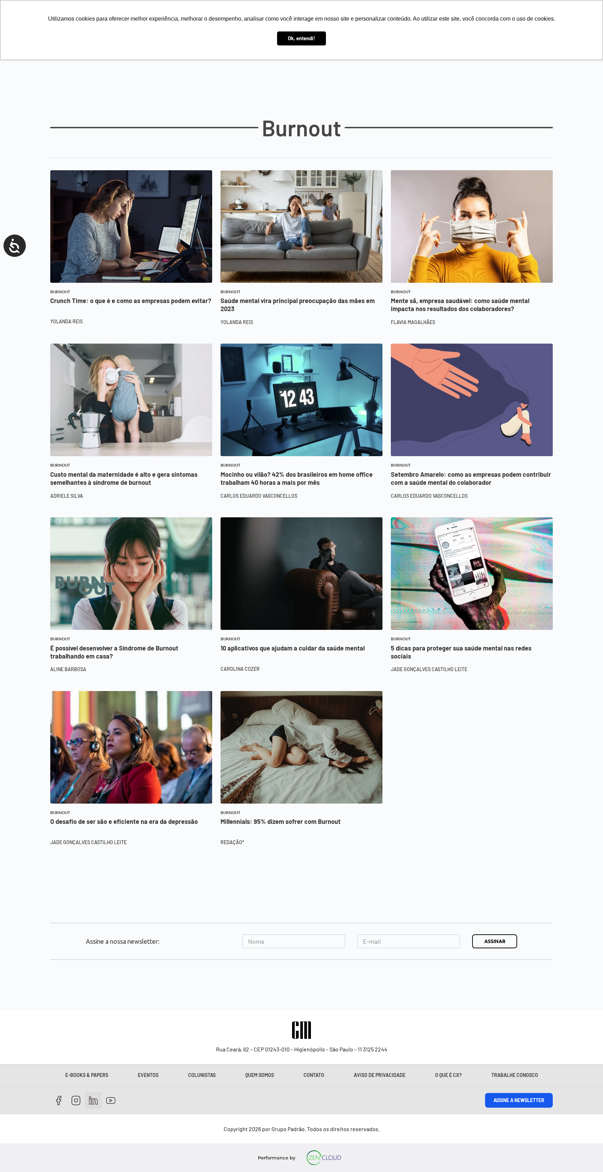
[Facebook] (58, 1100)
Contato (314, 1075)
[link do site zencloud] (324, 1157)
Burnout (60, 291)
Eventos (148, 1075)
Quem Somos (259, 1075)
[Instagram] (76, 1100)
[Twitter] (93, 1100)
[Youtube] (110, 1100)
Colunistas (202, 1075)
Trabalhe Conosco (514, 1075)
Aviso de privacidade (379, 1075)
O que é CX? (448, 1075)
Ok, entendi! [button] (301, 38)
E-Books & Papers (86, 1075)
